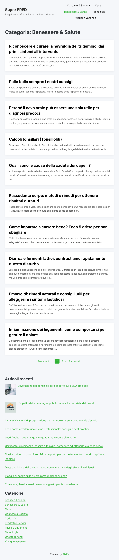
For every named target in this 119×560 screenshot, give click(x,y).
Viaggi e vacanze (85, 17)
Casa (98, 5)
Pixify (66, 554)
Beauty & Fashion (15, 500)
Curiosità (10, 518)
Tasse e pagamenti (16, 527)
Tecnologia (98, 11)
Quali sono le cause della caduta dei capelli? (50, 165)
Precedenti (43, 361)
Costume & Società (78, 5)
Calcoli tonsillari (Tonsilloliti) (35, 139)
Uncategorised (14, 536)
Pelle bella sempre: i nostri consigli (41, 81)
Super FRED (16, 9)
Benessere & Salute (75, 11)
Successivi (74, 361)
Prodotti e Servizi (15, 523)
